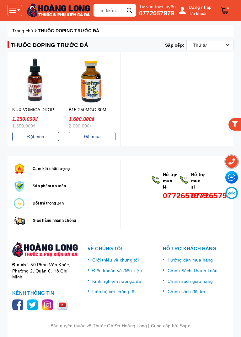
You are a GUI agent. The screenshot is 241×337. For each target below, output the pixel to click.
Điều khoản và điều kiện (117, 270)
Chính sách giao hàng (190, 281)
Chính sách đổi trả (187, 291)
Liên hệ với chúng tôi (113, 291)
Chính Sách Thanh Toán (192, 270)
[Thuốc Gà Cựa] (58, 10)
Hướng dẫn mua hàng (190, 259)
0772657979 (156, 13)
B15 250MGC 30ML (89, 109)
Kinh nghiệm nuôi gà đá (116, 281)
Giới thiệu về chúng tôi (115, 259)
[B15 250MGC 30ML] (92, 80)
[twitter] (33, 304)
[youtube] (63, 304)
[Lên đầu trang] (230, 326)
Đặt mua (35, 136)
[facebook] (19, 304)
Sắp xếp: (175, 45)
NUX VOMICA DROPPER (37, 109)
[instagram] (49, 304)
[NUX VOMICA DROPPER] (35, 80)
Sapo (185, 325)
